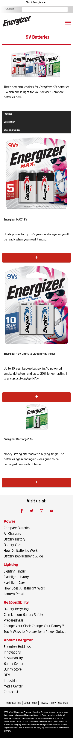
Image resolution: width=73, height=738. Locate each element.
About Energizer (34, 2)
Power (9, 522)
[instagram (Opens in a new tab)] (41, 510)
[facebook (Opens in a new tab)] (21, 510)
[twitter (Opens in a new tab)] (31, 510)
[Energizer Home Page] (17, 21)
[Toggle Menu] (68, 22)
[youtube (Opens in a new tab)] (51, 510)
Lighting (11, 565)
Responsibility (16, 603)
